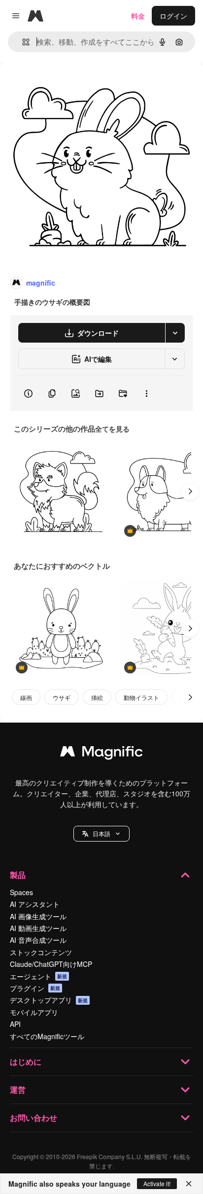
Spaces (21, 892)
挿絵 (97, 697)
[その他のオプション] (146, 393)
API (15, 1024)
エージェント (38, 976)
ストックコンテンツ (41, 952)
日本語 (101, 833)
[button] (101, 834)
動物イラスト (141, 697)
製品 (18, 874)
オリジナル (67, 84)
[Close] (189, 1184)
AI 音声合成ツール (38, 940)
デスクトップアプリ (49, 1000)
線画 (26, 697)
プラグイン (35, 988)
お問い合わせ (33, 1117)
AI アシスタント (35, 904)
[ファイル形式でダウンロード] (175, 333)
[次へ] (190, 491)
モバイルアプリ (34, 1012)
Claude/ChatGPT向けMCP (51, 964)
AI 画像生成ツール (38, 916)
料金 (138, 16)
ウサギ (61, 697)
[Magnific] (101, 753)
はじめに (25, 1061)
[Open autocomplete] (21, 42)
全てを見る (112, 429)
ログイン (173, 16)
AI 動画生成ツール (38, 928)
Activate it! (156, 1183)
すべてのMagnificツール (47, 1036)
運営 (18, 1089)
